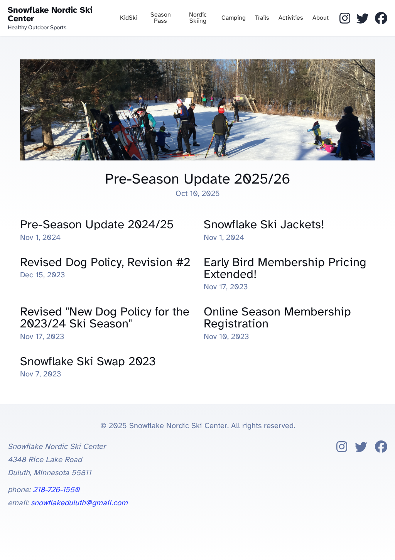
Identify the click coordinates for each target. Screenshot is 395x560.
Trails (262, 18)
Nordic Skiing (198, 18)
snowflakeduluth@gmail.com (79, 503)
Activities (291, 18)
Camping (233, 18)
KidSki (128, 18)
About (320, 18)
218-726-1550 (56, 490)
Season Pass (160, 18)
